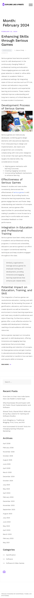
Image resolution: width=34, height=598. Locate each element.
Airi (30, 594)
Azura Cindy (20, 50)
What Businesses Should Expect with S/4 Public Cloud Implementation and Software (17, 405)
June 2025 (6, 464)
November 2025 (8, 452)
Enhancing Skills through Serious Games (15, 41)
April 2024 (6, 493)
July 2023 (6, 518)
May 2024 (6, 489)
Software (9, 559)
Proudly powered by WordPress (12, 594)
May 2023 (6, 526)
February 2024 (8, 497)
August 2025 (7, 460)
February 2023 (8, 538)
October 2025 (8, 456)
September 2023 (9, 509)
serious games (19, 192)
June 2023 (6, 522)
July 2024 (6, 485)
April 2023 (6, 530)
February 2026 (8, 447)
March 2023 (7, 534)
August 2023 (7, 514)
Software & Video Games (15, 563)
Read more (6, 364)
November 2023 (8, 505)
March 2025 (7, 472)
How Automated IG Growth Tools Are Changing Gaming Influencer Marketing (16, 429)
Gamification (7, 50)
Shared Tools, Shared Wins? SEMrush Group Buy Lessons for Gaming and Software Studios (16, 414)
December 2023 (8, 501)
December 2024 (9, 476)
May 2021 (6, 542)
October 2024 (8, 481)
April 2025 (6, 468)
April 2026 (6, 443)
